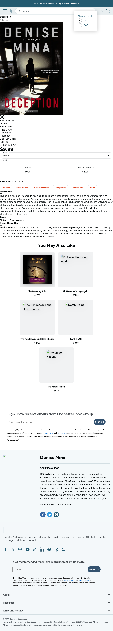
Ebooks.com (78, 187)
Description (6, 191)
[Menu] (5, 10)
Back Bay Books (8, 138)
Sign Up (99, 421)
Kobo (92, 187)
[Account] (101, 11)
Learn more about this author (56, 504)
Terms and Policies (13, 610)
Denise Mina (9, 120)
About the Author (9, 223)
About (6, 594)
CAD (86, 25)
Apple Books (22, 187)
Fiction (3, 220)
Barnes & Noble (41, 187)
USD (86, 20)
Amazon (6, 187)
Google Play (60, 187)
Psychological (17, 220)
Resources (8, 602)
